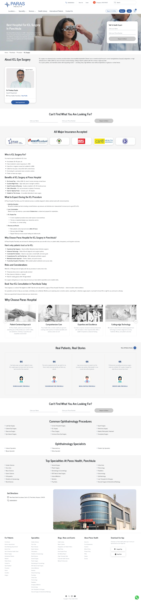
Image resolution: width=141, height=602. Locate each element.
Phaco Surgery (55, 431)
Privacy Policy (87, 551)
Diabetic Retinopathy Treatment (106, 431)
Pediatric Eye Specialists (104, 448)
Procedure (19, 52)
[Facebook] (66, 596)
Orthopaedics (9, 476)
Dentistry (54, 479)
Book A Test (7, 549)
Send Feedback (8, 566)
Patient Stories (8, 561)
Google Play (119, 549)
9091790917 (105, 2)
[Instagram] (71, 596)
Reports (122, 11)
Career (87, 2)
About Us (81, 2)
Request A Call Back (111, 11)
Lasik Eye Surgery (10, 426)
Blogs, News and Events (66, 537)
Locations (11, 11)
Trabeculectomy (56, 448)
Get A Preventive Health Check (11, 551)
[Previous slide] (5, 321)
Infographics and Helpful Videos (65, 547)
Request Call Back (122, 39)
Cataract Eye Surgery (11, 428)
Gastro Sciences (10, 473)
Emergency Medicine (35, 584)
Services (31, 11)
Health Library (42, 11)
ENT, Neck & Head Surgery (58, 473)
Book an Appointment (10, 544)
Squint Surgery (101, 426)
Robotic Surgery (8, 554)
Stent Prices (60, 549)
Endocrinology (101, 473)
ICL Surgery (55, 428)
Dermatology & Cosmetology (59, 471)
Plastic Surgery (55, 468)
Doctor (6, 570)
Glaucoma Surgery (10, 431)
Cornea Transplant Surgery (58, 426)
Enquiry (86, 558)
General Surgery (56, 465)
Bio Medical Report (62, 554)
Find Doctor (7, 542)
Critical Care (101, 465)
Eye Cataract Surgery (11, 434)
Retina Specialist (56, 451)
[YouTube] (74, 596)
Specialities (35, 537)
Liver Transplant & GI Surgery (105, 479)
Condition (7, 573)
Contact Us (69, 11)
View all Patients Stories (127, 348)
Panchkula (12, 52)
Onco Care (8, 468)
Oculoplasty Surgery (103, 434)
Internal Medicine (56, 476)
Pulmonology (101, 468)
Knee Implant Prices (62, 551)
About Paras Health (91, 537)
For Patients (9, 537)
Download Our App (117, 537)
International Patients (56, 11)
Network (6, 558)
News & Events (61, 544)
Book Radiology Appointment (11, 547)
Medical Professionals (62, 561)
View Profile (24, 96)
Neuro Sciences (10, 471)
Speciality (22, 11)
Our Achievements (88, 544)
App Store (119, 554)
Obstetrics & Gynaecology (12, 479)
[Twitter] (69, 596)
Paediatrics (100, 471)
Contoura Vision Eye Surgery (59, 434)
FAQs (85, 554)
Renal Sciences (9, 482)
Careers (86, 556)
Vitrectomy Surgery (103, 428)
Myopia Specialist (10, 451)
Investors (86, 547)
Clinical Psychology (35, 573)
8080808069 (71, 2)
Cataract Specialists (11, 448)
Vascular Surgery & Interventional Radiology (109, 482)
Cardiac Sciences (10, 465)
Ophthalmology (102, 476)
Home (6, 52)
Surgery (6, 575)
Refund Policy (87, 549)
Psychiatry (54, 482)
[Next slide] (135, 321)
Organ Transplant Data (63, 556)
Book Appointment (20, 102)
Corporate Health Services (63, 558)
